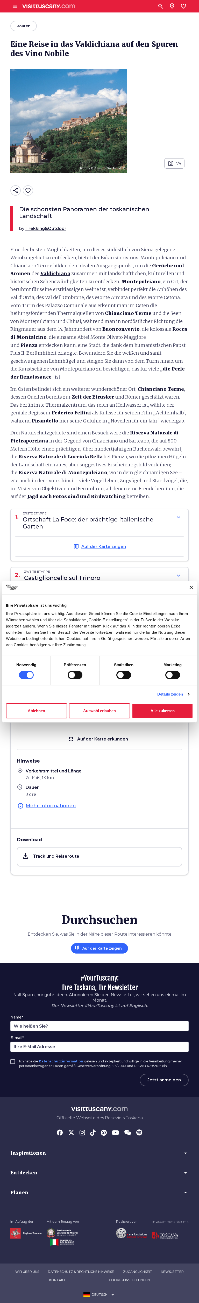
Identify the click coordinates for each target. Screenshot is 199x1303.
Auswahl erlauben (99, 711)
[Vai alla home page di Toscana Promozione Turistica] (165, 1235)
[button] (99, 857)
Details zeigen (170, 694)
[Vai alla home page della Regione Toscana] (25, 1233)
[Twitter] (71, 1133)
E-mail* (17, 1037)
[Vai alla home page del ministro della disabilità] (62, 1232)
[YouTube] (115, 1133)
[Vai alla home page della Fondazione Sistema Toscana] (131, 1232)
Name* (16, 1017)
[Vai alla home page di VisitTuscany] (48, 6)
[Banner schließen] (191, 587)
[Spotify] (139, 1133)
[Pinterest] (104, 1133)
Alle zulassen (163, 711)
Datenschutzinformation (61, 1061)
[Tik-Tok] (93, 1133)
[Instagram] (82, 1133)
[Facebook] (60, 1133)
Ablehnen (36, 711)
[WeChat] (127, 1133)
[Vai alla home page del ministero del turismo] (62, 1242)
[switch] (75, 675)
